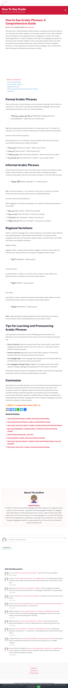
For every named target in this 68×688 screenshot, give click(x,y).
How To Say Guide (14, 9)
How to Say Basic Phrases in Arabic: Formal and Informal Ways (28, 418)
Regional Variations (13, 87)
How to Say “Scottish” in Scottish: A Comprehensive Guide (40, 611)
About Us (34, 668)
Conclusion (10, 91)
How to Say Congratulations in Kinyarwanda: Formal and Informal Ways (38, 603)
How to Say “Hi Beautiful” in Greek (29, 588)
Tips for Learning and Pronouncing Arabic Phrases (22, 89)
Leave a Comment (29, 27)
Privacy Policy (34, 673)
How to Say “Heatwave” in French (32, 621)
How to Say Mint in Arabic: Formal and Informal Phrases (26, 438)
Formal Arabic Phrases (14, 82)
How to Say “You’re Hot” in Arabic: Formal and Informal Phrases (28, 447)
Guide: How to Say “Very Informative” (25, 573)
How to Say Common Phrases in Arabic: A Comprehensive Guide (28, 422)
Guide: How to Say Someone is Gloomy (27, 596)
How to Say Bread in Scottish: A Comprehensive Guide (32, 629)
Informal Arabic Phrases (14, 84)
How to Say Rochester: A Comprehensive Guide (38, 638)
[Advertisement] (34, 64)
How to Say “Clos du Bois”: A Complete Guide (30, 578)
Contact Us (34, 670)
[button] (65, 10)
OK (38, 686)
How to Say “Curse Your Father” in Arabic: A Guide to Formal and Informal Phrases (34, 425)
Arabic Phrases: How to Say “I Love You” (20, 434)
